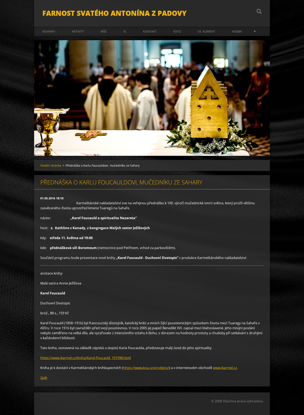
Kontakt (150, 31)
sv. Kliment (206, 31)
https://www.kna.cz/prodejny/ (146, 367)
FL (124, 31)
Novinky (48, 31)
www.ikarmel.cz (225, 367)
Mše (104, 31)
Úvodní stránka (50, 165)
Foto (177, 31)
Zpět (43, 377)
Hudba (237, 31)
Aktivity (78, 31)
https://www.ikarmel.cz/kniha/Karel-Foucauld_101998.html (85, 358)
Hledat (259, 12)
